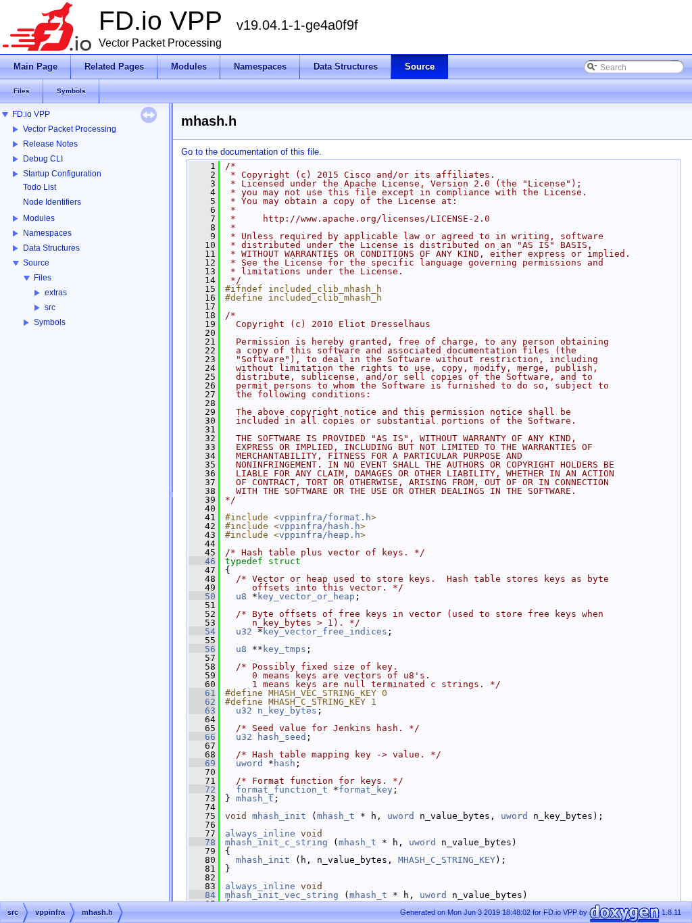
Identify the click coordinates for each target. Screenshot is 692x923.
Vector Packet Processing (69, 129)
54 (202, 631)
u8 (241, 596)
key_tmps (284, 649)
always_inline (260, 833)
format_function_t (282, 789)
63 (202, 710)
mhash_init (279, 816)
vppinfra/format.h (325, 517)
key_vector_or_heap (306, 596)
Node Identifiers (52, 202)
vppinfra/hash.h (319, 526)
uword (249, 763)
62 (202, 702)
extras (56, 292)
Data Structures (51, 248)
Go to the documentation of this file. (251, 152)
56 (202, 649)
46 (202, 561)
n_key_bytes (287, 710)
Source (36, 263)
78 (202, 842)
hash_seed (281, 737)
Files (42, 277)
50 (202, 596)
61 (202, 693)
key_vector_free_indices (325, 631)
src (50, 307)
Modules (39, 218)
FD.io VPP (31, 114)
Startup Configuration (62, 173)
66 (202, 737)
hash (284, 763)
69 (202, 763)
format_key (366, 789)
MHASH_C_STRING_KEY (446, 860)
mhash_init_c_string (276, 842)
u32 (244, 631)
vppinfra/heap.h (319, 535)
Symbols (50, 322)
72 (202, 789)
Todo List (39, 187)
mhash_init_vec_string (282, 895)
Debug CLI (43, 159)
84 (202, 895)
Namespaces (47, 233)
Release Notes (50, 144)
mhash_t (255, 798)
